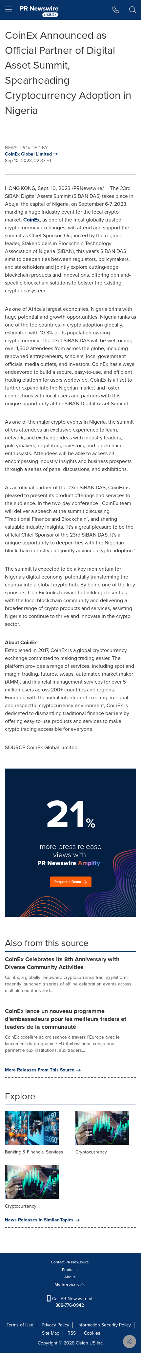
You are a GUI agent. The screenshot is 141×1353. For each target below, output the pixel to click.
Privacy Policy (55, 1324)
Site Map (50, 1333)
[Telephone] (116, 10)
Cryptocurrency (91, 1152)
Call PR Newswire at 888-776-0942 (71, 1302)
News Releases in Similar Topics (39, 1220)
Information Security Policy (104, 1324)
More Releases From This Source (39, 1070)
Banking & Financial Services (34, 1152)
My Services (67, 1284)
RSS (72, 1333)
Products (70, 1270)
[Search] (132, 10)
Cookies (92, 1333)
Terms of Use (20, 1324)
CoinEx (31, 219)
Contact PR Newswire (70, 1262)
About (69, 1277)
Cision (82, 1343)
